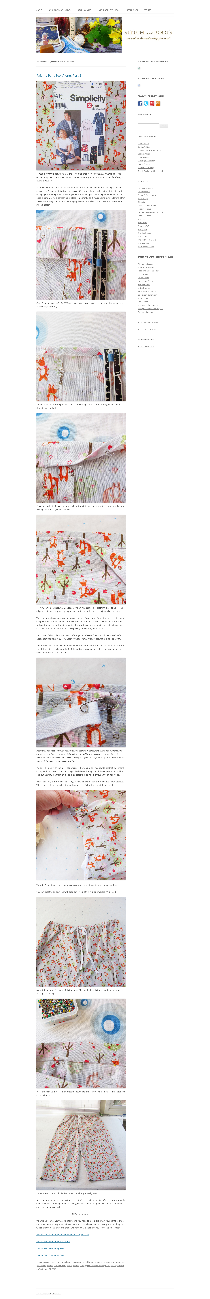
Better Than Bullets (146, 346)
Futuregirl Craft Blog (146, 160)
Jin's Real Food (144, 284)
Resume (147, 10)
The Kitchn (142, 236)
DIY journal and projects (60, 10)
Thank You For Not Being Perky (151, 171)
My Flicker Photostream (148, 329)
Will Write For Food (146, 246)
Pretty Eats (142, 229)
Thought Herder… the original (150, 308)
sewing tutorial (117, 1265)
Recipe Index (132, 10)
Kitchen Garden (85, 10)
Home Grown (143, 277)
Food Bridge (143, 198)
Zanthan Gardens (145, 312)
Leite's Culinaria (144, 215)
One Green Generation (147, 295)
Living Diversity (144, 288)
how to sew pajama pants (99, 1262)
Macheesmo (143, 219)
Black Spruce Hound (146, 267)
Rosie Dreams (143, 301)
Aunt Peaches (143, 143)
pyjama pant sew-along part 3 (97, 1265)
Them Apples (143, 243)
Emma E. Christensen (147, 195)
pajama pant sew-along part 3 (59, 1265)
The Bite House (144, 233)
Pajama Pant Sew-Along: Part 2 (51, 1255)
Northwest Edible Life (147, 291)
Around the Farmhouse (109, 10)
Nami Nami (142, 222)
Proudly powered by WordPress (48, 1294)
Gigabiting (142, 202)
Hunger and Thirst (145, 281)
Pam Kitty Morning (146, 167)
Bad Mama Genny (145, 188)
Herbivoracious (144, 209)
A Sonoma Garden (145, 264)
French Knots (143, 157)
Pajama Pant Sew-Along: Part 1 (51, 1248)
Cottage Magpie (144, 154)
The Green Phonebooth (148, 305)
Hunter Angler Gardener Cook (150, 212)
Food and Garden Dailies (148, 270)
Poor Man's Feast (145, 226)
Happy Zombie (144, 164)
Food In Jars (143, 274)
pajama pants (78, 1265)
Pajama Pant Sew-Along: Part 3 (58, 75)
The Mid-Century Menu (148, 240)
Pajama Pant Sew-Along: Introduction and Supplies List (62, 1234)
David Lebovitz (144, 191)
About (39, 10)
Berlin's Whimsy (144, 147)
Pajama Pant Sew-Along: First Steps (53, 1241)
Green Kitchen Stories (147, 205)
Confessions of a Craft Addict (150, 150)
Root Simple (143, 298)
